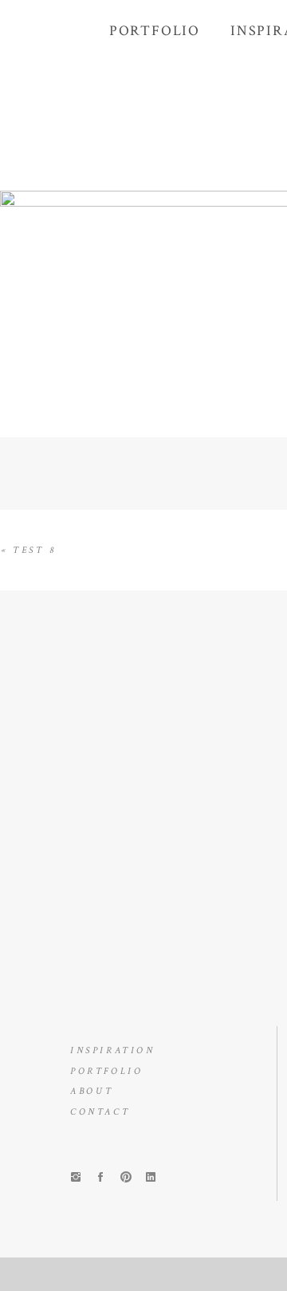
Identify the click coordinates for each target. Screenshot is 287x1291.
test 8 (35, 550)
